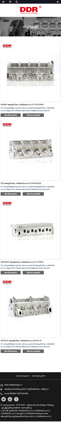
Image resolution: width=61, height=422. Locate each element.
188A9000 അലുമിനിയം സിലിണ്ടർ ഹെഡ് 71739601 (22, 262)
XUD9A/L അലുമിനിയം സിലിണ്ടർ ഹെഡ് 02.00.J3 (21, 341)
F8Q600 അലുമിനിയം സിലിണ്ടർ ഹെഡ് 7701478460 (22, 105)
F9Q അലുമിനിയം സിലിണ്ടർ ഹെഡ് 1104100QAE (21, 183)
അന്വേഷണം (10, 115)
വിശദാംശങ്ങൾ (33, 115)
